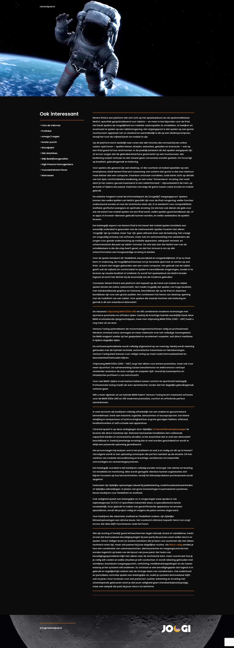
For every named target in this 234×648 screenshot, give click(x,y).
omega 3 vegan (50, 136)
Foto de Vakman (51, 125)
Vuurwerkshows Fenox (54, 169)
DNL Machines (49, 153)
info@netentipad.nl (51, 628)
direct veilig (175, 544)
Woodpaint (48, 147)
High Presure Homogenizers (57, 164)
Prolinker (47, 131)
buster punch (49, 142)
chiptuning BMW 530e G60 (121, 311)
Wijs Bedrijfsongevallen (55, 158)
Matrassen (48, 175)
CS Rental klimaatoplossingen (169, 429)
